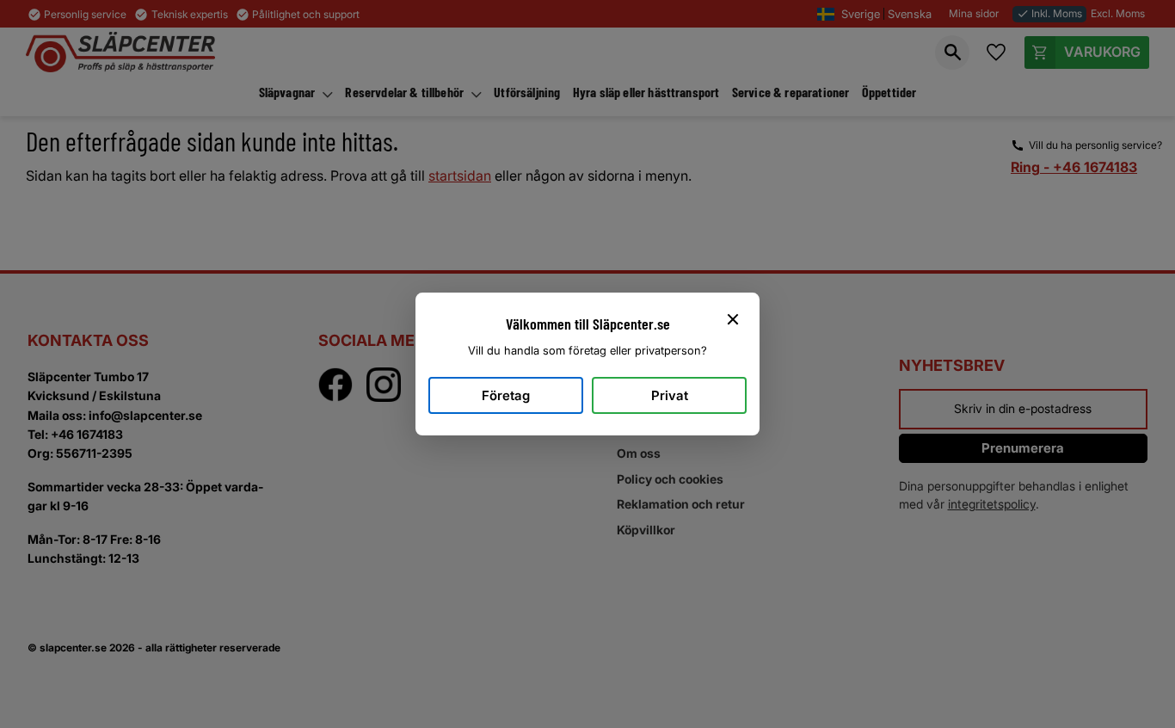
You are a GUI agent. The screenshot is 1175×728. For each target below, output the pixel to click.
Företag (506, 395)
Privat (669, 395)
